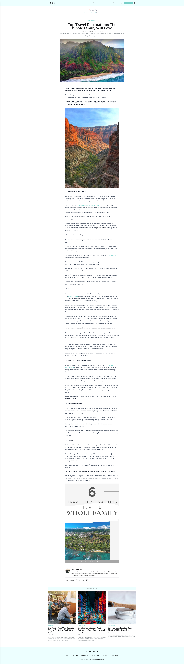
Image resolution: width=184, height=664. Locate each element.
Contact (75, 655)
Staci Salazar (76, 569)
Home (76, 3)
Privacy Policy (84, 655)
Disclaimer (105, 655)
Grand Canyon (73, 296)
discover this (112, 255)
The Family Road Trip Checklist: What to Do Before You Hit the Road (61, 630)
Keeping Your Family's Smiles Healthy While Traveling (120, 629)
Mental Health (90, 3)
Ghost (102, 659)
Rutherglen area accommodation (89, 205)
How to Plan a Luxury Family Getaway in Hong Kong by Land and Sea (91, 630)
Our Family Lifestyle (88, 659)
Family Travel (92, 20)
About (82, 3)
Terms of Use (114, 655)
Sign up (68, 655)
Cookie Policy (95, 655)
